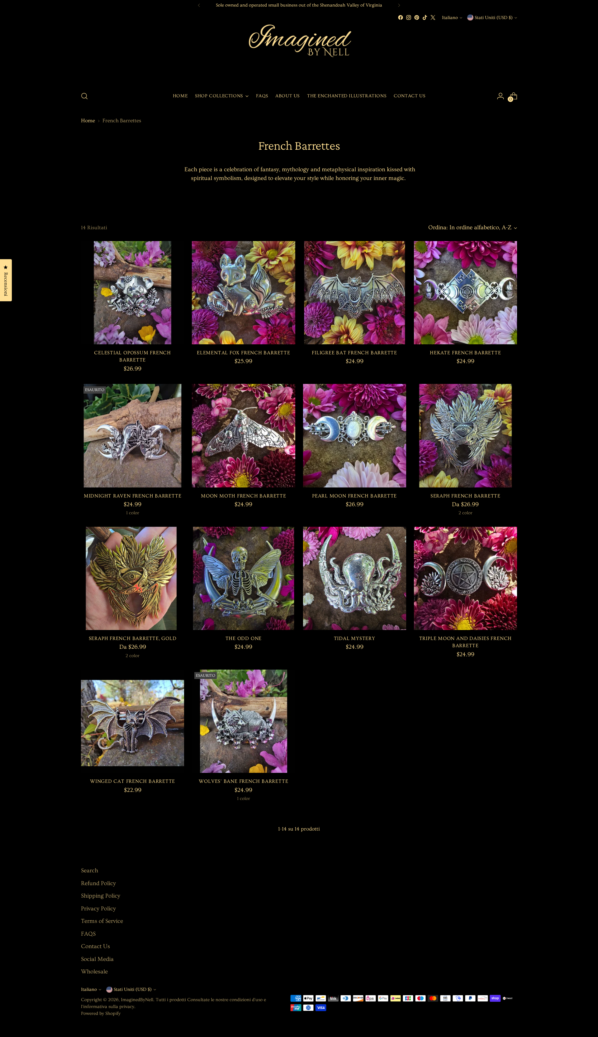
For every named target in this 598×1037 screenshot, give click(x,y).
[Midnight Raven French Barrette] (132, 435)
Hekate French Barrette (465, 353)
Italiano (450, 17)
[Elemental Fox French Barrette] (243, 292)
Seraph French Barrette (465, 496)
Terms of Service (102, 921)
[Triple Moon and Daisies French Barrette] (465, 578)
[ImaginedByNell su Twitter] (433, 17)
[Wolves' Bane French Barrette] (243, 721)
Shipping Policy (100, 896)
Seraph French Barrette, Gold (133, 638)
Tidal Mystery (354, 638)
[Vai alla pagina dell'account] (500, 96)
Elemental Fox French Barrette (243, 353)
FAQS (88, 934)
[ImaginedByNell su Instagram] (408, 17)
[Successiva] (399, 5)
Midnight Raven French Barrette (132, 496)
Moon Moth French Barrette (243, 496)
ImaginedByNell (137, 999)
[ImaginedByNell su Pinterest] (417, 17)
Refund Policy (98, 883)
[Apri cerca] (84, 96)
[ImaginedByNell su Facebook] (400, 17)
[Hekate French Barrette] (465, 292)
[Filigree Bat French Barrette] (354, 292)
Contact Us (95, 946)
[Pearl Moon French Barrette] (354, 435)
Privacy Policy (98, 908)
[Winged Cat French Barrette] (132, 721)
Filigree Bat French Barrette (354, 353)
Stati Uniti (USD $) (494, 17)
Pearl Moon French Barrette (354, 496)
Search (89, 870)
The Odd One (243, 638)
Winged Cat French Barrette (132, 781)
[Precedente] (199, 5)
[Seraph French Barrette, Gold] (132, 578)
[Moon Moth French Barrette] (243, 435)
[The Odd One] (243, 578)
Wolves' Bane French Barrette (243, 781)
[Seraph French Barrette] (465, 435)
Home (88, 121)
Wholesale (94, 971)
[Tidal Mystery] (354, 578)
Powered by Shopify (101, 1013)
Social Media (97, 959)
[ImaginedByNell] (299, 53)
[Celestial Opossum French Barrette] (132, 292)
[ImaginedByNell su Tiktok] (425, 17)
